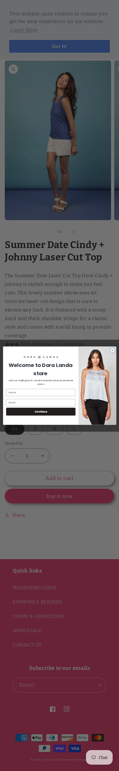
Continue (40, 411)
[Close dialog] (112, 350)
